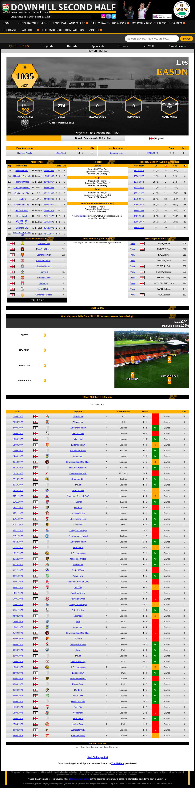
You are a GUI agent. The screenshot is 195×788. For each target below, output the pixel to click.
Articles (29, 30)
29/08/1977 (18, 433)
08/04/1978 (18, 701)
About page (82, 216)
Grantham (78, 547)
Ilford (78, 621)
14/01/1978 (18, 593)
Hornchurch (21, 216)
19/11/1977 (18, 524)
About (94, 30)
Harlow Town (78, 724)
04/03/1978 (18, 644)
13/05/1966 (49, 176)
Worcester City (78, 730)
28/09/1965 (49, 170)
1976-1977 (139, 176)
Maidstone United (78, 559)
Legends (48, 46)
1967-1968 (139, 216)
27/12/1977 (18, 564)
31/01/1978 (18, 610)
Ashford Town (21, 210)
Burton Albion (44, 243)
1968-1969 (139, 210)
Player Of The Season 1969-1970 (97, 133)
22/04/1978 (18, 718)
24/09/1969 (49, 199)
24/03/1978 (18, 673)
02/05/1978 (152, 153)
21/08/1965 (61, 153)
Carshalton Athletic (78, 473)
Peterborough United (78, 536)
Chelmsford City (21, 193)
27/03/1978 (18, 678)
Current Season (177, 46)
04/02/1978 (18, 616)
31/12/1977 (18, 570)
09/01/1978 (18, 587)
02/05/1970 (49, 205)
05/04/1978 (18, 696)
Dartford (78, 507)
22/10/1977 (18, 479)
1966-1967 (139, 222)
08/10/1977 (18, 467)
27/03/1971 (49, 210)
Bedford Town (78, 490)
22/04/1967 (49, 182)
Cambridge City (44, 255)
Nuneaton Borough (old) (21, 233)
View (132, 243)
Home (7, 23)
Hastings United (78, 513)
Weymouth (78, 456)
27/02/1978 (18, 639)
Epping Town (78, 673)
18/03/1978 (18, 667)
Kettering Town (116, 153)
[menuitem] (7, 23)
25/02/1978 (18, 633)
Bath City (43, 283)
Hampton (78, 502)
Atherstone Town (78, 428)
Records (72, 46)
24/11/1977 (18, 530)
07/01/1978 (18, 582)
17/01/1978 (18, 599)
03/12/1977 (18, 542)
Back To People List (97, 757)
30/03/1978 (18, 684)
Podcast (10, 30)
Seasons (123, 46)
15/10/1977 (18, 473)
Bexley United (21, 170)
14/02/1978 (18, 621)
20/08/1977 (18, 416)
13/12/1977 (18, 553)
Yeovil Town (78, 576)
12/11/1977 (18, 513)
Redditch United (78, 593)
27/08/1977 (18, 428)
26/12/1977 (18, 559)
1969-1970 (139, 205)
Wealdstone (78, 416)
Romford (22, 199)
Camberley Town (78, 450)
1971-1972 (139, 193)
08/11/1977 (18, 507)
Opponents (97, 46)
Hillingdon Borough (21, 176)
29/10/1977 (18, 490)
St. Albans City (78, 479)
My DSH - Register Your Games (157, 23)
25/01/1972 (49, 216)
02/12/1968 (49, 193)
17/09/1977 (18, 450)
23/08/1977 (18, 422)
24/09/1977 (18, 456)
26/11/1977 (18, 536)
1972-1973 (139, 187)
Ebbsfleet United (43, 249)
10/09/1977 (18, 439)
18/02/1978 (18, 627)
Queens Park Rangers (22, 222)
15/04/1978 (18, 707)
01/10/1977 (18, 462)
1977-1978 (139, 170)
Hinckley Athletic (24, 153)
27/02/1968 (49, 187)
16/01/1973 (49, 222)
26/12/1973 (49, 228)
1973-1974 (139, 182)
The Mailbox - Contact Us (63, 30)
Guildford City (22, 228)
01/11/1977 (49, 234)
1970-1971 (139, 199)
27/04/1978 (18, 724)
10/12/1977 (18, 547)
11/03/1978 (18, 656)
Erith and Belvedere (78, 467)
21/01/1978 (18, 604)
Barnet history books (80, 779)
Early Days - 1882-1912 (108, 23)
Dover (78, 485)
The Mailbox (117, 763)
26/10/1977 (18, 485)
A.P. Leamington (78, 553)
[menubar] (97, 26)
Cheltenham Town (78, 519)
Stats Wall (148, 46)
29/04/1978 (18, 730)
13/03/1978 (18, 661)
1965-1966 (139, 227)
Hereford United (21, 182)
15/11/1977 (18, 519)
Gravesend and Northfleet (78, 462)
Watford (78, 639)
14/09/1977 (18, 445)
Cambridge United (22, 187)
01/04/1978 (18, 690)
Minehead (78, 439)
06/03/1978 (18, 650)
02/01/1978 (18, 576)
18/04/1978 (18, 713)
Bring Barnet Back (32, 23)
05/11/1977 (18, 502)
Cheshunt (78, 524)
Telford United (43, 289)
